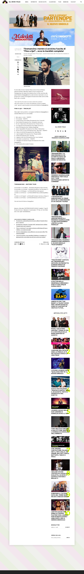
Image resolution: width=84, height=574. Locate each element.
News (26, 1)
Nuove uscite (42, 1)
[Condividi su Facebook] (18, 65)
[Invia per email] (18, 74)
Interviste (34, 1)
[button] (18, 72)
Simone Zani (18, 53)
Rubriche (65, 1)
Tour (59, 1)
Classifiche (52, 1)
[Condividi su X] (18, 67)
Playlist (73, 1)
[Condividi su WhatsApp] (18, 62)
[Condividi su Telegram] (18, 69)
